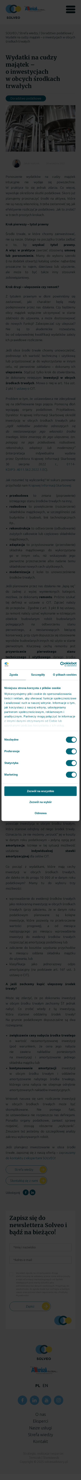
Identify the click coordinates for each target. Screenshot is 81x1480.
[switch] (71, 751)
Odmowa (41, 813)
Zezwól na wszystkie (40, 791)
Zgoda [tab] (13, 674)
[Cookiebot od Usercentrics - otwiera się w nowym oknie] (60, 664)
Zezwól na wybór (40, 802)
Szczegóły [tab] (38, 674)
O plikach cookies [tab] (65, 674)
